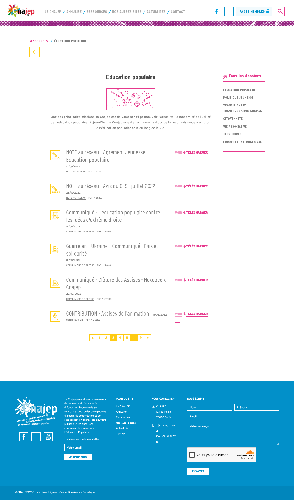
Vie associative (235, 126)
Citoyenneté (233, 118)
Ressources (97, 12)
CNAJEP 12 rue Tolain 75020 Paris (163, 412)
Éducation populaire (239, 90)
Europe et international (242, 142)
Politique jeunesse (238, 97)
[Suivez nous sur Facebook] (216, 11)
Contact (178, 12)
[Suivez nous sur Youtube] (48, 436)
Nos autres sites (126, 12)
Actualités (156, 12)
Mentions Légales (47, 492)
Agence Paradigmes (85, 492)
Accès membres (252, 11)
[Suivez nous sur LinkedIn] (229, 11)
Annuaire (74, 12)
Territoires (232, 134)
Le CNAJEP (53, 12)
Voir (178, 152)
